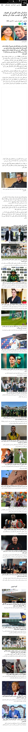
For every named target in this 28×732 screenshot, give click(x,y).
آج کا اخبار (13, 5)
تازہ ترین (18, 5)
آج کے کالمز (7, 5)
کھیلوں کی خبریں (18, 21)
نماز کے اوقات (10, 1)
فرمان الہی (16, 1)
